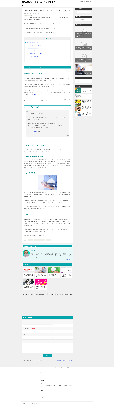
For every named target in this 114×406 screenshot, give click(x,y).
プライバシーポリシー (58, 385)
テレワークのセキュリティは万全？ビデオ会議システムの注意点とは (86, 107)
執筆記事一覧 (69, 259)
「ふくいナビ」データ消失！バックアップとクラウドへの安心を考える (66, 275)
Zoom (42, 397)
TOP (31, 367)
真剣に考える (48, 240)
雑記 (31, 15)
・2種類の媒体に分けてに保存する (35, 53)
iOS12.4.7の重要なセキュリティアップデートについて (86, 95)
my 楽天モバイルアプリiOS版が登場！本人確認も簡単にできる (28, 287)
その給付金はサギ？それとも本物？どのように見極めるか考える (86, 101)
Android (42, 380)
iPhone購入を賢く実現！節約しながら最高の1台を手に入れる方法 (83, 35)
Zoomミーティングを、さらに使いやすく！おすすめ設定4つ (41, 275)
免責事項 (66, 385)
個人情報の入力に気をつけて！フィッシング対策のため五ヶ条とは (61, 294)
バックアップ (30, 240)
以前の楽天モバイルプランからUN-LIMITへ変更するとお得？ (28, 275)
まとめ (29, 59)
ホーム (41, 372)
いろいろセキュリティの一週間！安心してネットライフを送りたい (86, 90)
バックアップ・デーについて (32, 42)
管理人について (49, 385)
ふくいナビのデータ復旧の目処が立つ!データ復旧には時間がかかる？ (86, 113)
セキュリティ (27, 15)
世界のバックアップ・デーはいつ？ (34, 45)
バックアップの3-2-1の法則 (33, 48)
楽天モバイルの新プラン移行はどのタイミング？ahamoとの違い (41, 287)
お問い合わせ (71, 385)
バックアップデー (37, 240)
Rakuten (42, 383)
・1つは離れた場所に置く (34, 56)
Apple (42, 376)
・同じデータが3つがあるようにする (36, 50)
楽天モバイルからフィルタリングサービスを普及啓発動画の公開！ (34, 294)
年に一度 (43, 240)
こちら (35, 94)
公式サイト (39, 99)
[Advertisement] (47, 306)
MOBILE (42, 387)
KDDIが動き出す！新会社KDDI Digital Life (53, 275)
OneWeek (43, 394)
